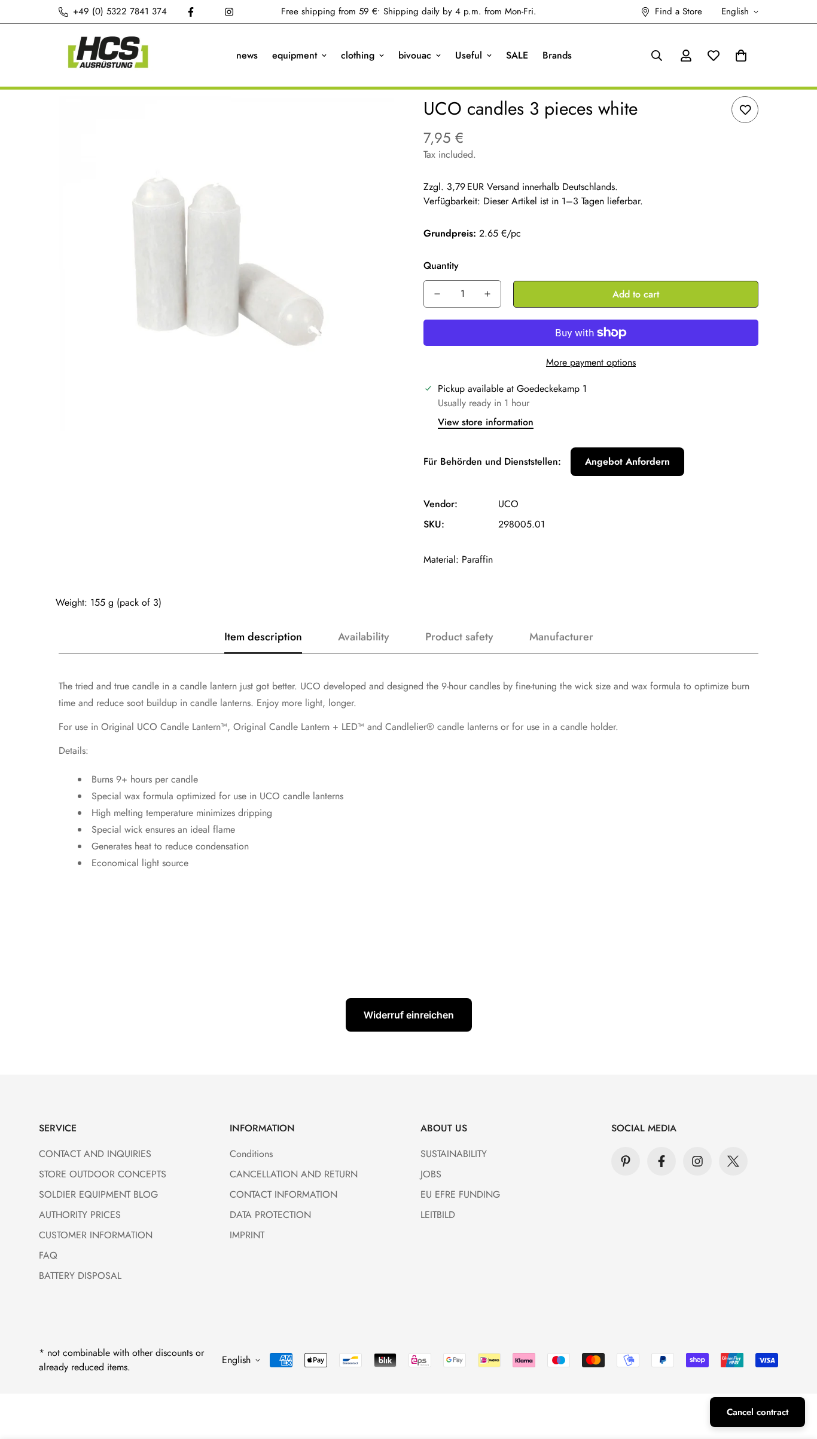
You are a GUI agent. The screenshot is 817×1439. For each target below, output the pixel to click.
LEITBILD (437, 1215)
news (247, 55)
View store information (486, 422)
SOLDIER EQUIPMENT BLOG (98, 1194)
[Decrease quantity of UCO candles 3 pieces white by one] (437, 294)
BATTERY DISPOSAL (80, 1275)
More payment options (591, 362)
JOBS (430, 1174)
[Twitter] (733, 1161)
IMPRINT (247, 1235)
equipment (294, 55)
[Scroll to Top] (793, 1374)
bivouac (414, 55)
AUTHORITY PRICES (80, 1215)
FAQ (48, 1255)
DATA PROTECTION (270, 1215)
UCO (508, 504)
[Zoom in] (368, 121)
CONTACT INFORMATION (283, 1194)
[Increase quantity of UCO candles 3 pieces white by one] (487, 294)
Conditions (251, 1154)
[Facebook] (190, 12)
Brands (557, 55)
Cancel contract (757, 1412)
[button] (741, 55)
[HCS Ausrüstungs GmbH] (108, 55)
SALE (517, 55)
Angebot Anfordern (627, 461)
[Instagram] (229, 12)
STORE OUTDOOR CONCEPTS (102, 1174)
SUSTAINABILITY (453, 1154)
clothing (357, 55)
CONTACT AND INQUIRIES (95, 1154)
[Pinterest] (625, 1161)
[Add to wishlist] (744, 109)
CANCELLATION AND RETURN (294, 1174)
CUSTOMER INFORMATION (96, 1235)
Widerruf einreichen (409, 1015)
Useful (468, 55)
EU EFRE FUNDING (460, 1194)
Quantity (441, 265)
